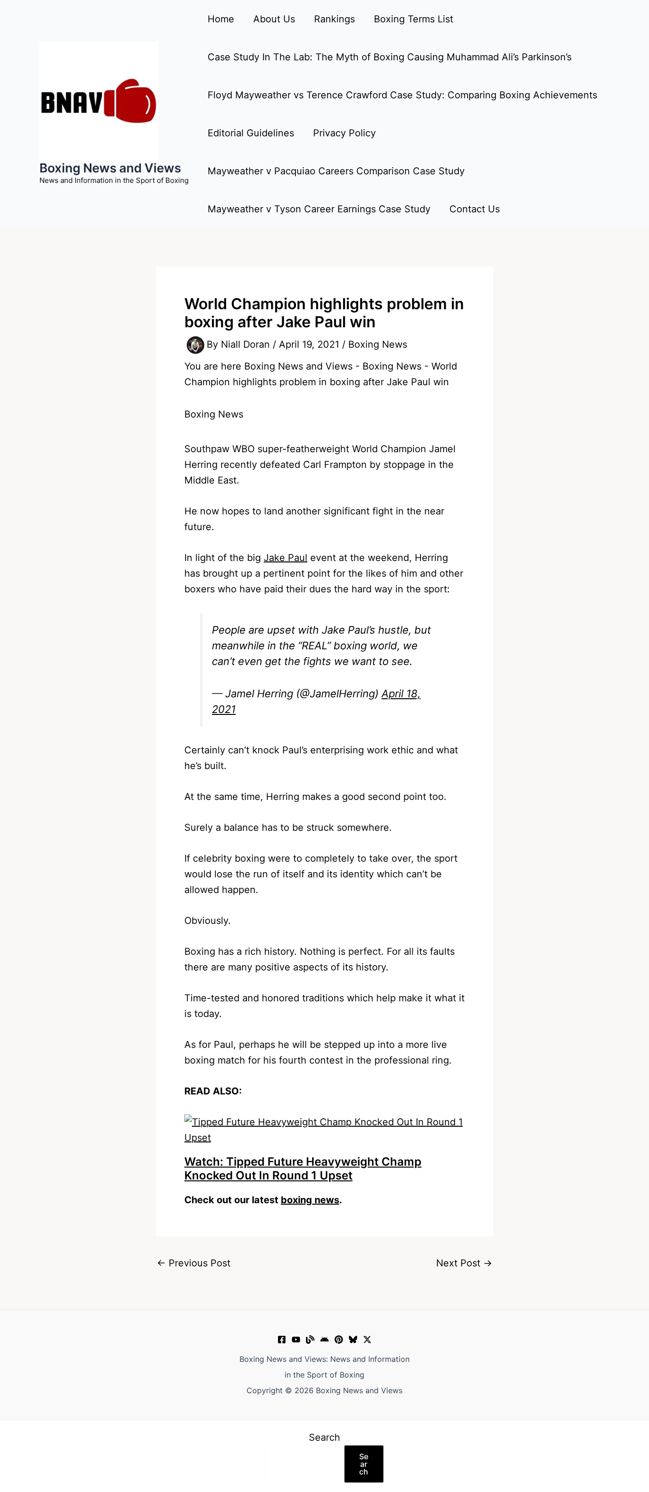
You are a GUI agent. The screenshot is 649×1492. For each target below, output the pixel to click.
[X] (367, 1339)
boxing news (310, 1200)
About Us (274, 19)
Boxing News (377, 344)
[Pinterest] (338, 1339)
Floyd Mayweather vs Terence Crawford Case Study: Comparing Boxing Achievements (402, 95)
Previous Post (193, 1263)
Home (221, 19)
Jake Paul (285, 557)
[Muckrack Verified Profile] (310, 1339)
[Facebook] (281, 1339)
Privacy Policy (344, 133)
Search (324, 1437)
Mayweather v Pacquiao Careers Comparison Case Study (336, 171)
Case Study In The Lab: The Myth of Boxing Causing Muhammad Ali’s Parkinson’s (390, 57)
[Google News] (324, 1339)
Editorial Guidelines (251, 133)
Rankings (334, 19)
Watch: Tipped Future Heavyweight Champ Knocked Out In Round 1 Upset (302, 1168)
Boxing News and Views (110, 168)
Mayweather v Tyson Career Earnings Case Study (319, 209)
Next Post (464, 1263)
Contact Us (474, 209)
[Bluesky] (353, 1339)
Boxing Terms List (413, 19)
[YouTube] (296, 1339)
